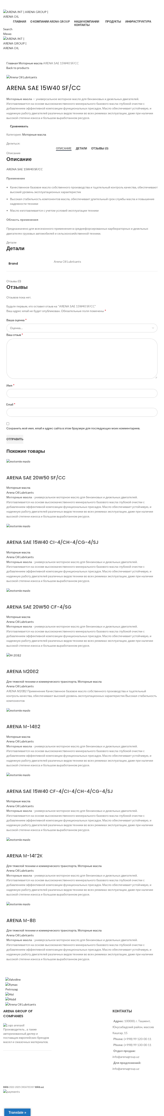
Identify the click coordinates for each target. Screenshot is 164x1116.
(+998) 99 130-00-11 (17, 7)
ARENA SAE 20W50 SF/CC (36, 477)
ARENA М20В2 (22, 671)
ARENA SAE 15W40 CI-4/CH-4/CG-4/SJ (52, 542)
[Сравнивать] (11, 469)
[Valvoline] (13, 979)
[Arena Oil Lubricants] (20, 1004)
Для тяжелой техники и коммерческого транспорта (41, 681)
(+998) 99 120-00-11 (17, 2)
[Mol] (9, 994)
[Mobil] (10, 999)
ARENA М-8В (21, 920)
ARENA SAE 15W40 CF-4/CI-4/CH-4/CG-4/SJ (59, 791)
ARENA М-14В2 (23, 726)
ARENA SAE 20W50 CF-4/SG (38, 607)
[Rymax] (11, 984)
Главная (12, 63)
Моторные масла (31, 63)
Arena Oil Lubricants (20, 492)
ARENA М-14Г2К (24, 855)
